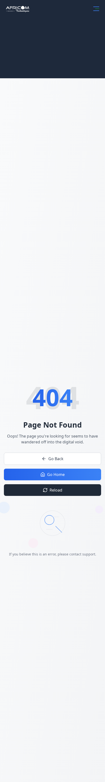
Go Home (56, 474)
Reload (56, 490)
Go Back (55, 458)
